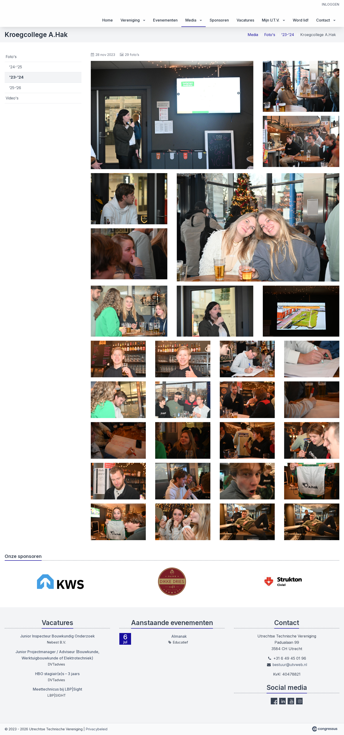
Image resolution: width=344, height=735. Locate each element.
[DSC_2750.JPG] (247, 521)
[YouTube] (291, 701)
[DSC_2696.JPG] (247, 359)
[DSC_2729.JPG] (311, 481)
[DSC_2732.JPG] (118, 521)
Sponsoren (219, 20)
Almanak (179, 636)
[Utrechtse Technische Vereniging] (14, 13)
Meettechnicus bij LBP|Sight (57, 689)
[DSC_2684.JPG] (258, 227)
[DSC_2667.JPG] (172, 115)
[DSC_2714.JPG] (118, 440)
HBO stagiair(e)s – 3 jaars (57, 673)
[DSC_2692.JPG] (118, 359)
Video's (12, 98)
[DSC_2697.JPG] (311, 359)
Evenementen (165, 20)
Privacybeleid (96, 729)
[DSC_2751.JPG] (311, 521)
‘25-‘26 (15, 87)
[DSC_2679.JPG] (129, 253)
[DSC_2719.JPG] (247, 440)
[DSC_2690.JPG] (301, 311)
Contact (323, 20)
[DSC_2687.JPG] (215, 311)
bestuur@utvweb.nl (289, 664)
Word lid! (300, 20)
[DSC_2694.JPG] (182, 359)
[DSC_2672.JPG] (129, 198)
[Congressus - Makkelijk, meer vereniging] (324, 728)
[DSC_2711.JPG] (311, 399)
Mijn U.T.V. (270, 20)
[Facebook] (274, 701)
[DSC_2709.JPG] (247, 399)
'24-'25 (15, 67)
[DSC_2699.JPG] (118, 399)
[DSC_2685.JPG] (129, 311)
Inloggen (330, 4)
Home (107, 20)
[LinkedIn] (282, 701)
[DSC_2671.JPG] (301, 141)
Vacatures (245, 20)
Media (190, 20)
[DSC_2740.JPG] (182, 521)
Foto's (269, 34)
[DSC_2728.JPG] (247, 481)
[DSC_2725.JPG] (182, 481)
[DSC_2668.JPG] (301, 86)
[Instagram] (299, 701)
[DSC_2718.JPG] (182, 440)
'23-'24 (287, 34)
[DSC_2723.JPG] (118, 481)
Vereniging (130, 20)
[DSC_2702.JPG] (182, 399)
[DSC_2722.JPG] (311, 440)
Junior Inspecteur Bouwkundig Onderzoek (57, 636)
